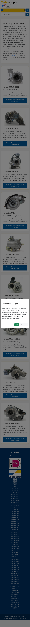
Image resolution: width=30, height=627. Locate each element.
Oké (16, 325)
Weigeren (24, 325)
